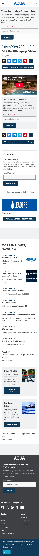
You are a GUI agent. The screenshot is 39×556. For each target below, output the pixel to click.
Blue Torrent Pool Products (13, 341)
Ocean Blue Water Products (13, 290)
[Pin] (25, 61)
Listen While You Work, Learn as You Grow (12, 274)
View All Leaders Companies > (19, 219)
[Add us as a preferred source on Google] (31, 61)
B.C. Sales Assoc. (9, 302)
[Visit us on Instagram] (7, 507)
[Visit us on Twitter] (17, 507)
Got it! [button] (6, 552)
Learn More (12, 390)
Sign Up (7, 37)
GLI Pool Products (9, 257)
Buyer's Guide (9, 45)
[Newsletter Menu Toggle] (36, 3)
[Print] (4, 61)
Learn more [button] (7, 547)
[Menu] (3, 3)
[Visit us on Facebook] (2, 507)
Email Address (7, 27)
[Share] (9, 61)
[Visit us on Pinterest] (12, 507)
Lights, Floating (12, 47)
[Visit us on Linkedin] (22, 507)
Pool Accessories (26, 45)
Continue (10, 183)
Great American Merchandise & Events (18, 315)
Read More (12, 424)
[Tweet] (20, 61)
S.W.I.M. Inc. (7, 329)
